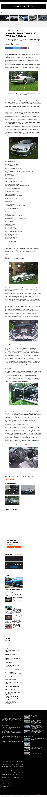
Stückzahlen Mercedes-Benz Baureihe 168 (33, 22)
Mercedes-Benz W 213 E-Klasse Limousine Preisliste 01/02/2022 (14, 22)
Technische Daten (15, 777)
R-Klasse (6, 772)
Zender (3, 780)
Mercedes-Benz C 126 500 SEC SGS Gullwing (17, 607)
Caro (13, 764)
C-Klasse (16, 761)
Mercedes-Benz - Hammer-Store (12, 681)
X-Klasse (21, 779)
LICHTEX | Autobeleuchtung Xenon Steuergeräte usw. (12, 666)
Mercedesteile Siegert (10, 691)
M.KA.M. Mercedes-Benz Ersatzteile (12, 669)
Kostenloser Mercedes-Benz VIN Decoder (13, 565)
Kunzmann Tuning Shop (10, 662)
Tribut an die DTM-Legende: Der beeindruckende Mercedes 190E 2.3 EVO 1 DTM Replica (37, 731)
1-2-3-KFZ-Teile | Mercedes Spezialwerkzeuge (10, 648)
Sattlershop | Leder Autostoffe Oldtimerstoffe (11, 697)
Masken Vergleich (6, 786)
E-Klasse (4, 766)
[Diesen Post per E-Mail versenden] (25, 48)
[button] (2, 1)
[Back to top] (44, 794)
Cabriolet (16, 30)
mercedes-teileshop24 (10, 689)
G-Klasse (14, 766)
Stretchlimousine (13, 776)
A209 (9, 30)
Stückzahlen (4, 777)
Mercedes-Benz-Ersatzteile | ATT (12, 685)
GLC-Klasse (4, 767)
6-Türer (10, 760)
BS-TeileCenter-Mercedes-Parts (12, 653)
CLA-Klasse (4, 763)
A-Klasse (14, 760)
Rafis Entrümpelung (6, 785)
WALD (15, 779)
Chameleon (17, 764)
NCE (22, 769)
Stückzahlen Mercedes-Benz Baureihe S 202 (42, 22)
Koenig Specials (5, 769)
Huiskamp (21, 767)
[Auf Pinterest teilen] (22, 48)
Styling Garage (20, 776)
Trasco (22, 777)
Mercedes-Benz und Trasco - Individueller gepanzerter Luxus (17, 617)
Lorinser (10, 769)
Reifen (15, 772)
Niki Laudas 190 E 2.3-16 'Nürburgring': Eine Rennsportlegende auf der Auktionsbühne (36, 722)
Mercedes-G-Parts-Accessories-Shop (13, 688)
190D (3, 760)
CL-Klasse (21, 761)
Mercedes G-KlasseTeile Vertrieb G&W (13, 673)
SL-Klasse (10, 774)
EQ (7, 766)
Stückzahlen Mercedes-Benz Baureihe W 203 (23, 22)
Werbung (18, 779)
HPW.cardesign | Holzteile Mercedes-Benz (14, 661)
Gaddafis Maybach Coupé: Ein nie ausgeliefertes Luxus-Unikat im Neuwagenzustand (37, 716)
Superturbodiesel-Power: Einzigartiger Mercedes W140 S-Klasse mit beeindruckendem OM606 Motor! (37, 727)
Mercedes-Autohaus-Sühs (11, 679)
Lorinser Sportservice (10, 668)
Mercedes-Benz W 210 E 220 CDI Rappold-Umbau (37, 739)
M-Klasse (14, 769)
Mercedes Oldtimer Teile (10, 675)
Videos (11, 779)
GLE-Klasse (9, 767)
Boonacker (3, 761)
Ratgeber (12, 772)
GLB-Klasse (21, 766)
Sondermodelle (31, 476)
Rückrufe (21, 772)
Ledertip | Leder (9, 664)
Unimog (8, 779)
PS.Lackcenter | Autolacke (11, 695)
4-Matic (8, 760)
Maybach (18, 769)
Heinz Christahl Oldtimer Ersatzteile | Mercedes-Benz (12, 656)
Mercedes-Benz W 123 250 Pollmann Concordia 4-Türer (36, 753)
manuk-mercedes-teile (10, 671)
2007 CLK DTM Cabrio (27, 444)
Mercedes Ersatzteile (10, 672)
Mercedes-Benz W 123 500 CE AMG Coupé (13, 590)
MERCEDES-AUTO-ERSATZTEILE (12, 676)
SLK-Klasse (15, 774)
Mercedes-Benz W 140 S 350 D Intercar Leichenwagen (37, 743)
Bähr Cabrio (12, 761)
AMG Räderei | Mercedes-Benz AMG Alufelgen (12, 651)
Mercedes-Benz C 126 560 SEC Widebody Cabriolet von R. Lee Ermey (17, 626)
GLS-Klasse (14, 767)
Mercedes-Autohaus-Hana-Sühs (12, 678)
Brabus (7, 761)
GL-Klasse (17, 766)
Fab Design (10, 766)
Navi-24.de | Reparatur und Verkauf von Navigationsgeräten (12, 693)
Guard (18, 767)
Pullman (3, 772)
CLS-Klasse (15, 763)
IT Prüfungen (5, 788)
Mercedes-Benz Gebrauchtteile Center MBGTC (13, 683)
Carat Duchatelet (4, 764)
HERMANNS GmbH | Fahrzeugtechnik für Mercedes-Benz (13, 659)
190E (5, 760)
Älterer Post (19, 479)
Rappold (9, 772)
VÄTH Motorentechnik (10, 701)
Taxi (8, 777)
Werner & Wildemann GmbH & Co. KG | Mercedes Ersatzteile (12, 703)
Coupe (21, 764)
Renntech (18, 772)
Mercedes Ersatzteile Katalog (8, 783)
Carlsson (10, 764)
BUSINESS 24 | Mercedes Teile (11, 654)
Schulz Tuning (20, 774)
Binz (22, 760)
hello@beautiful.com (7, 724)
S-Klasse (4, 774)
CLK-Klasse (24, 476)
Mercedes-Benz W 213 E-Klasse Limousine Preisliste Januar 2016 (4, 22)
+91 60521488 (6, 725)
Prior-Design (20, 770)
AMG (12, 30)
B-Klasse (20, 760)
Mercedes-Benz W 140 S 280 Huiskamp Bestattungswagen (36, 748)
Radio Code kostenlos (17, 597)
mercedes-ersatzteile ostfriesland (12, 686)
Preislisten (14, 771)
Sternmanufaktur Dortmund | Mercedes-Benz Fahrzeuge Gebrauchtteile (13, 699)
